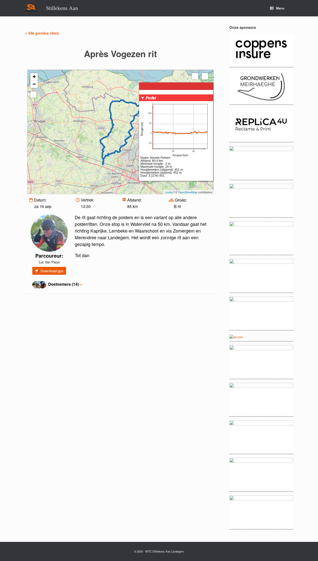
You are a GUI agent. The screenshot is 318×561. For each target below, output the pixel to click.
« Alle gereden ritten (42, 33)
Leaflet (169, 192)
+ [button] (34, 77)
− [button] (34, 84)
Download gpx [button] (52, 270)
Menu (280, 8)
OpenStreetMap (187, 192)
